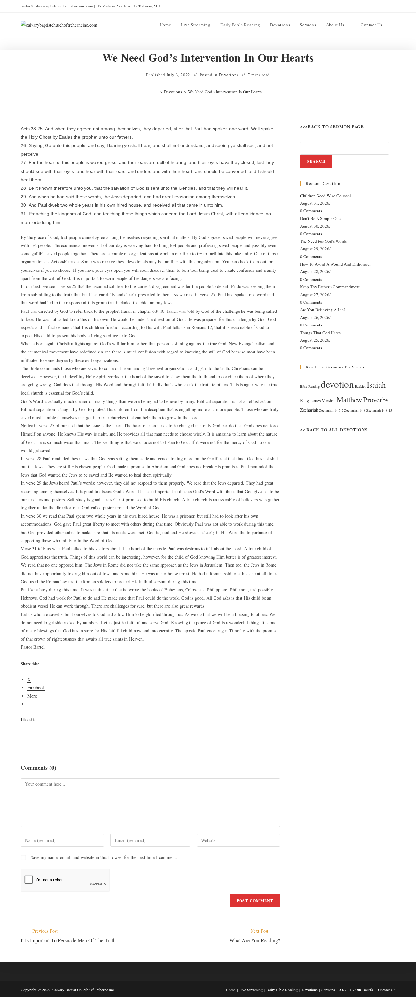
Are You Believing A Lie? (322, 309)
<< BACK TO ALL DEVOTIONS (334, 429)
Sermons (328, 989)
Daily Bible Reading (282, 989)
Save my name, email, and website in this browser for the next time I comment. (104, 857)
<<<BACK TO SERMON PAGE (332, 126)
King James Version (318, 400)
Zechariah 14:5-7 (331, 410)
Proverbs (376, 399)
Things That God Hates (320, 333)
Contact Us (386, 989)
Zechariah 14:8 (354, 410)
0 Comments (311, 211)
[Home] (156, 92)
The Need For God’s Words (323, 241)
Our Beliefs (364, 989)
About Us (346, 989)
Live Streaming (251, 989)
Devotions (229, 74)
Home (230, 989)
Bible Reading (310, 386)
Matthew (349, 399)
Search (316, 161)
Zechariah (309, 410)
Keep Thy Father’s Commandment (330, 287)
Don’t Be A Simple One (320, 218)
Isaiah (376, 384)
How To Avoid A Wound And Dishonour (335, 264)
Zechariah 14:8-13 (379, 410)
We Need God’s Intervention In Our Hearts (225, 92)
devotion (337, 384)
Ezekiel (360, 386)
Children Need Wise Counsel (325, 196)
